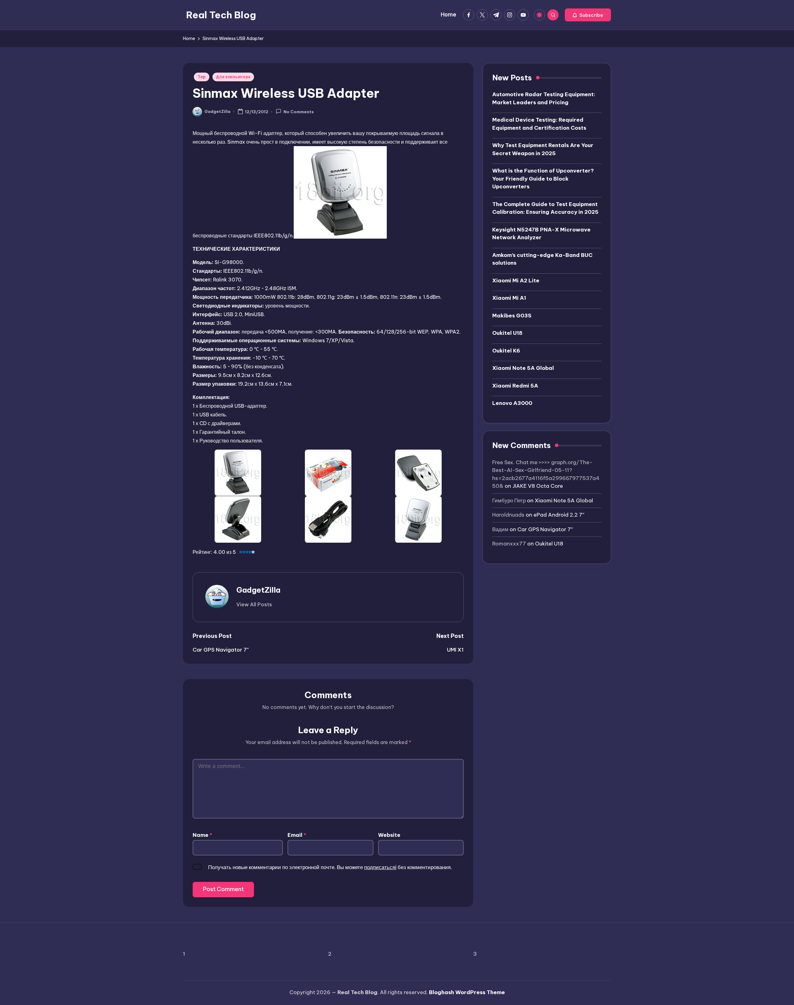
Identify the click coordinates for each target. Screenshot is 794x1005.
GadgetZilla (258, 589)
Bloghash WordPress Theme (467, 992)
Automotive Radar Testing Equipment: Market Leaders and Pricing (543, 98)
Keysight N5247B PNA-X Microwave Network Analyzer (541, 233)
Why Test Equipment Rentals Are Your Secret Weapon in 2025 (542, 149)
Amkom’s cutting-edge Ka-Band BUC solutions (542, 259)
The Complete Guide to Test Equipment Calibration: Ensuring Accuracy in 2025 (545, 208)
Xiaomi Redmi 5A (515, 385)
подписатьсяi (380, 867)
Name (202, 835)
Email (297, 835)
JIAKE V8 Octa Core (537, 485)
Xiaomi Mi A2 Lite (515, 280)
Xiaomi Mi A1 (509, 297)
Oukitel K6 (506, 350)
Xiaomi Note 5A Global (523, 368)
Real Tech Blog (221, 15)
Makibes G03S (511, 315)
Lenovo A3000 (512, 403)
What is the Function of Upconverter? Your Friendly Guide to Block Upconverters (543, 178)
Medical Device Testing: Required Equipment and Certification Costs (539, 123)
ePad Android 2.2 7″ (558, 514)
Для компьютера (233, 76)
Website (389, 835)
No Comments (298, 112)
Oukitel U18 (507, 333)
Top (202, 76)
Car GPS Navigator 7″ (545, 529)
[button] (588, 14)
